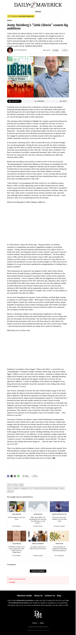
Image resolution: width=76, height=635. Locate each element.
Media (21, 485)
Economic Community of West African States (46, 488)
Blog (59, 595)
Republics (16, 488)
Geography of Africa (26, 488)
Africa (9, 485)
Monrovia (10, 491)
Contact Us (50, 595)
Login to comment (38, 571)
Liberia (62, 488)
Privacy (34, 623)
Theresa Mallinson (21, 50)
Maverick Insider (24, 595)
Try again (12, 582)
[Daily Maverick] (38, 4)
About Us (38, 595)
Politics (15, 485)
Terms (42, 623)
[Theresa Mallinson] (10, 50)
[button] (55, 50)
